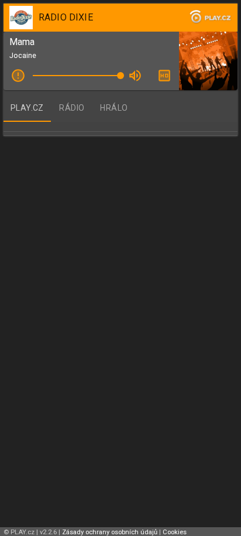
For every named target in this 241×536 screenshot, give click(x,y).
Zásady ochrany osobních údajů (109, 532)
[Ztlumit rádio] (135, 75)
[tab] (27, 108)
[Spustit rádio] (18, 75)
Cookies (175, 532)
